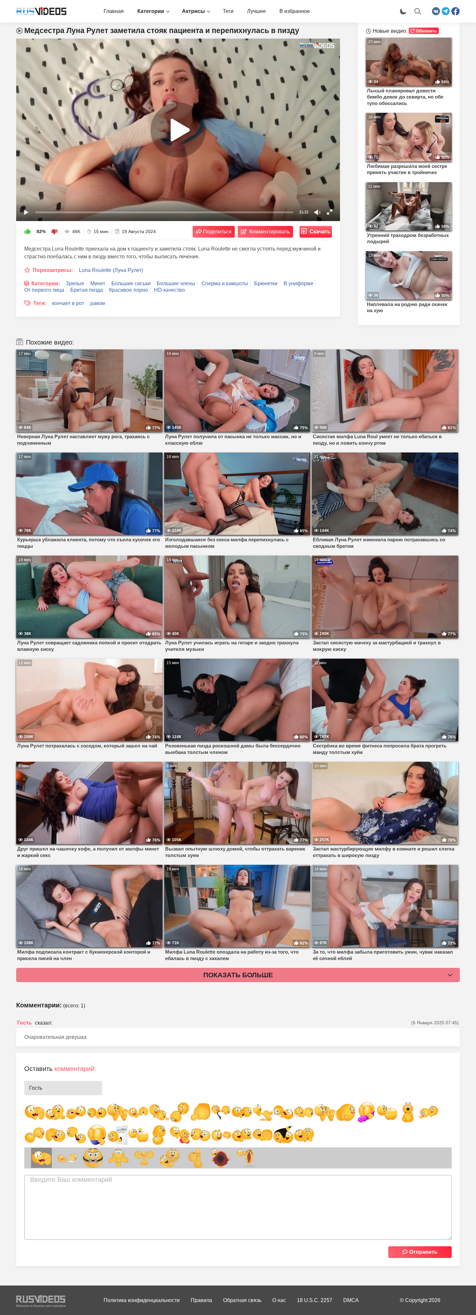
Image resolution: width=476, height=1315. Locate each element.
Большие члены (176, 283)
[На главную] (38, 11)
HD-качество (169, 290)
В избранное (294, 11)
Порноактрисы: (53, 270)
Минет (97, 283)
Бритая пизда (86, 290)
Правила (201, 1300)
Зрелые (75, 283)
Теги (228, 11)
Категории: (45, 283)
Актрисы (193, 11)
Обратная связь (242, 1300)
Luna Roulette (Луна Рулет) (111, 270)
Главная (114, 11)
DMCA (351, 1300)
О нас (279, 1300)
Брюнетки (266, 283)
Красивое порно (128, 290)
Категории (150, 11)
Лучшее (256, 11)
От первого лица (44, 290)
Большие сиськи (131, 283)
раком (97, 303)
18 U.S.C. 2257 (314, 1300)
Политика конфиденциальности (142, 1300)
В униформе (298, 283)
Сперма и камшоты (224, 283)
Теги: (39, 303)
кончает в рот (68, 303)
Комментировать (269, 231)
